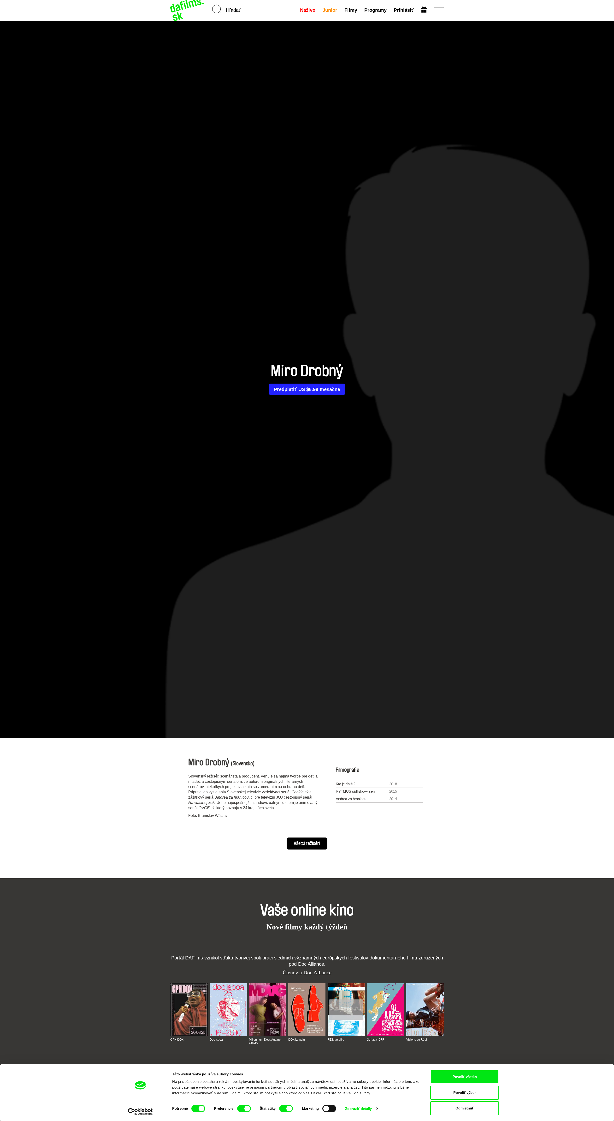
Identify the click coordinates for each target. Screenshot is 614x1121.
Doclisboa (216, 1039)
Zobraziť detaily (358, 1109)
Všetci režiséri (307, 843)
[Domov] (187, 10)
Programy (375, 10)
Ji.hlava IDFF (375, 1039)
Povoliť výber (464, 1093)
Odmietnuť (464, 1108)
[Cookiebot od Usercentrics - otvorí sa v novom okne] (140, 1111)
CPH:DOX (176, 1039)
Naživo (307, 10)
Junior (330, 10)
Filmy (350, 10)
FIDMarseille (336, 1039)
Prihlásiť (404, 10)
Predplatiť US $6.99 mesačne (307, 389)
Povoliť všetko (465, 1077)
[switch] (244, 1108)
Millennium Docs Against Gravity (265, 1041)
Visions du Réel (416, 1039)
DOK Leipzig (296, 1039)
